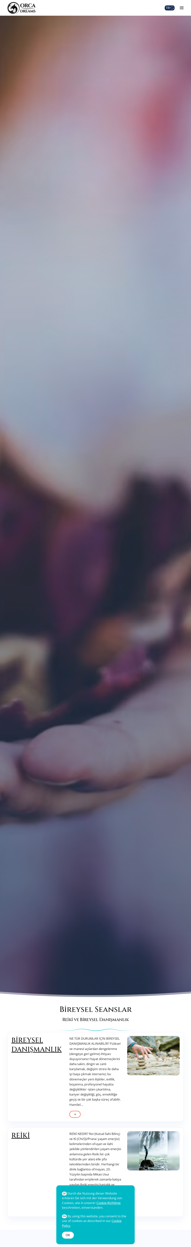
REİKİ (20, 1135)
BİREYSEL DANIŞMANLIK (36, 1045)
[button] (182, 8)
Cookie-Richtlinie (108, 1203)
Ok (68, 1235)
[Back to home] (21, 8)
